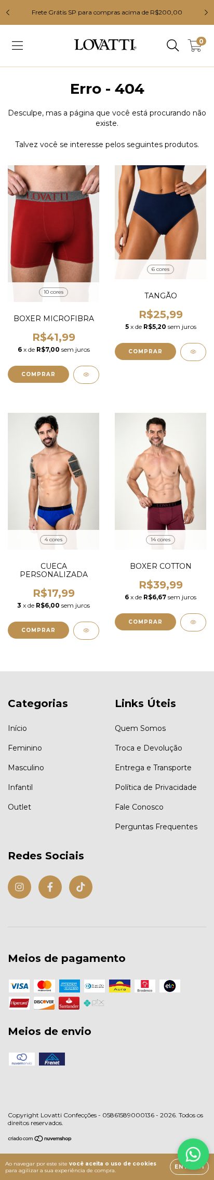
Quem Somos (140, 728)
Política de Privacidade (156, 787)
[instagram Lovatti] (19, 887)
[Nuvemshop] (40, 1139)
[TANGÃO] (193, 352)
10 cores (53, 292)
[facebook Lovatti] (50, 887)
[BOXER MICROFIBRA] (86, 375)
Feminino (25, 748)
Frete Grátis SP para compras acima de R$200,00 (107, 12)
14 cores (160, 539)
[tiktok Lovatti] (80, 887)
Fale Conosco (139, 807)
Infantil (20, 787)
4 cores (53, 539)
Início (17, 728)
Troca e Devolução (148, 748)
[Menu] (17, 46)
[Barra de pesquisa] (173, 46)
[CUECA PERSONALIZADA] (86, 631)
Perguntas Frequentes (156, 826)
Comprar (38, 374)
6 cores (160, 269)
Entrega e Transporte (153, 767)
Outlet (19, 807)
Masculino (26, 767)
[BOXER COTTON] (193, 622)
